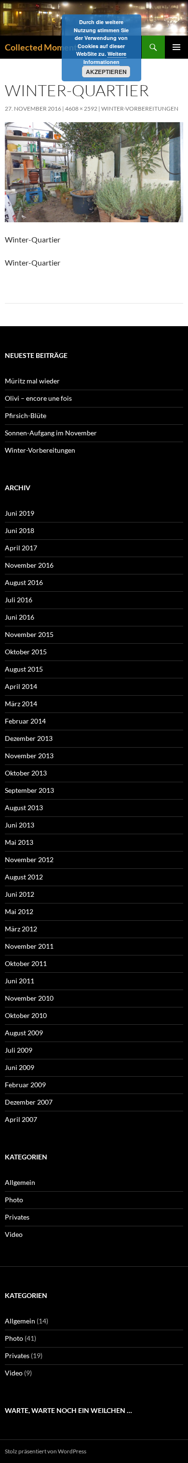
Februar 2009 (25, 1085)
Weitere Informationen (105, 57)
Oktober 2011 (26, 963)
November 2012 (29, 859)
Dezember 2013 (29, 738)
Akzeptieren (106, 71)
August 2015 (24, 669)
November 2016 (29, 565)
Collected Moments (43, 47)
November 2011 (29, 946)
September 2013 (29, 790)
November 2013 (29, 755)
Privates (17, 1217)
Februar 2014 (25, 721)
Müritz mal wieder (32, 381)
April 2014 (21, 686)
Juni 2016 (19, 617)
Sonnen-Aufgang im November (51, 433)
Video (14, 1234)
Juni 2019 (19, 513)
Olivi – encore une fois (38, 398)
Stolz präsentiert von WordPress (45, 1451)
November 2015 (29, 634)
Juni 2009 (19, 1067)
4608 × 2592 (81, 108)
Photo (14, 1200)
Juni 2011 (19, 981)
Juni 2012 (19, 894)
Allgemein (20, 1182)
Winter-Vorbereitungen (139, 108)
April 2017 (21, 548)
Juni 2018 (19, 530)
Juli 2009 (18, 1050)
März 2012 (21, 929)
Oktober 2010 (26, 1015)
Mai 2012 (19, 911)
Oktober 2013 (26, 773)
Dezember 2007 (29, 1102)
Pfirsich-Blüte (25, 415)
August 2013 (24, 807)
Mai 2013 (19, 842)
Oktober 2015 (26, 652)
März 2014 (21, 704)
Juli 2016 (18, 600)
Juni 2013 (19, 825)
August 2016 (24, 582)
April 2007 (21, 1119)
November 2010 (29, 998)
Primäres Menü (176, 47)
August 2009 (24, 1033)
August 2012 (24, 877)
